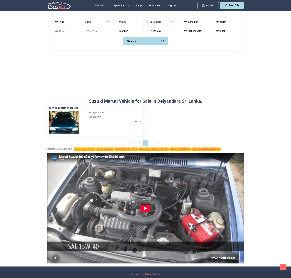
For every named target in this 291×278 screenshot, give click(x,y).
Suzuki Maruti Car (105, 149)
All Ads (210, 5)
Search (131, 41)
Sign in (172, 5)
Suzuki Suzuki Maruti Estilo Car (205, 149)
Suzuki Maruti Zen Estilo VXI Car (154, 149)
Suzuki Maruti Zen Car (84, 149)
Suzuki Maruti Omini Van (126, 149)
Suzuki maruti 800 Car (180, 149)
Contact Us (137, 274)
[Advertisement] (145, 76)
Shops (139, 5)
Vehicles (100, 5)
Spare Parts (120, 5)
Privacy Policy (152, 274)
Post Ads (234, 5)
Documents (155, 5)
